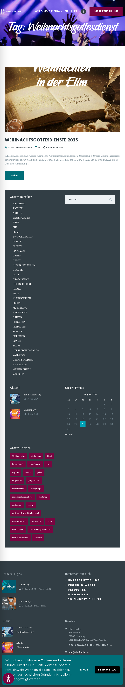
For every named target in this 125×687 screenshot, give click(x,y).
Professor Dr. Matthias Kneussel (25, 513)
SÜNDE (17, 341)
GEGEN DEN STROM (24, 265)
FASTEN (17, 246)
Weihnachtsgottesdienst (40, 529)
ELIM (16, 232)
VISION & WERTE (82, 585)
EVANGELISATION (23, 236)
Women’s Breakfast (20, 537)
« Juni (69, 434)
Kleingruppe (36, 488)
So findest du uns (84, 599)
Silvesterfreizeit (19, 521)
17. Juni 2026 (32, 399)
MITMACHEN (78, 594)
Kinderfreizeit (18, 488)
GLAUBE (18, 270)
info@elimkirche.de (79, 652)
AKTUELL (18, 208)
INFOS (84, 670)
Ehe (48, 464)
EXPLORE (15, 472)
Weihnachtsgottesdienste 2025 (41, 140)
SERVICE (17, 331)
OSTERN (17, 317)
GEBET (17, 260)
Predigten (77, 590)
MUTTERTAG (20, 307)
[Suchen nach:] (90, 199)
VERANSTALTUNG (23, 360)
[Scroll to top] (119, 679)
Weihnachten (17, 529)
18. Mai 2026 (32, 414)
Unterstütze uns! (84, 580)
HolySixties (17, 480)
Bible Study (25, 601)
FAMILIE (17, 241)
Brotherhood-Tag (32, 394)
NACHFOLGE (20, 312)
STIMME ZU (107, 670)
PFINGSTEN (19, 322)
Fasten (28, 472)
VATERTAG (19, 355)
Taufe (50, 521)
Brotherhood (17, 464)
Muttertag (43, 497)
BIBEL (16, 222)
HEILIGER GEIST (22, 284)
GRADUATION (21, 279)
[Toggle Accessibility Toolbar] (8, 678)
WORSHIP (18, 374)
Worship (38, 537)
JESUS (16, 293)
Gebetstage (24, 584)
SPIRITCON (19, 336)
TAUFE (16, 345)
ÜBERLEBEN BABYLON (26, 350)
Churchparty (30, 410)
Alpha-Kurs (36, 456)
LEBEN (17, 303)
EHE (15, 227)
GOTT (16, 274)
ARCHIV (17, 213)
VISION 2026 (20, 364)
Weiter (14, 175)
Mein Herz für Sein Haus (22, 497)
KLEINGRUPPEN (22, 298)
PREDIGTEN (19, 326)
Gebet (39, 472)
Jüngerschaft (33, 480)
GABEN (17, 255)
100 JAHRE (19, 203)
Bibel (49, 456)
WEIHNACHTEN (22, 369)
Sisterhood (36, 521)
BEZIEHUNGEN (21, 217)
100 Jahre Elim (18, 456)
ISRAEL (17, 288)
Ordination (16, 505)
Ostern (30, 505)
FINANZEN (19, 251)
